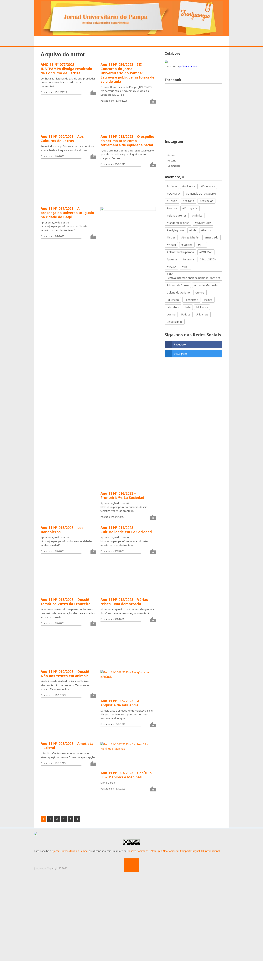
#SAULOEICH (208, 259)
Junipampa (40, 868)
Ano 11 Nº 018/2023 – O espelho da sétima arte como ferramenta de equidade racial (127, 140)
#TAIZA (171, 266)
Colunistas (183, 41)
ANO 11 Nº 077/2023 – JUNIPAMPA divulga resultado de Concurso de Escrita (66, 68)
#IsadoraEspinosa (178, 223)
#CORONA (173, 193)
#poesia (172, 259)
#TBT (185, 266)
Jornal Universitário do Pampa (71, 851)
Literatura (173, 307)
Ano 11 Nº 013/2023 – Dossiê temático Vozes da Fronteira (65, 601)
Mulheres (202, 307)
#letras (171, 237)
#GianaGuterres (177, 215)
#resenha (188, 259)
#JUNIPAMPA (203, 223)
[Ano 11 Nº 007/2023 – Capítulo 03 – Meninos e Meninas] (128, 758)
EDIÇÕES (205, 41)
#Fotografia (190, 208)
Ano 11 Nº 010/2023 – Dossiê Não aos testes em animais (65, 673)
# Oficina (187, 245)
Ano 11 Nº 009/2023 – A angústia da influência (120, 702)
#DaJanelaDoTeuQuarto (201, 193)
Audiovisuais (158, 41)
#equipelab (206, 201)
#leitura (206, 230)
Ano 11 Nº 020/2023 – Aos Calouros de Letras (62, 138)
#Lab (192, 230)
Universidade (175, 322)
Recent (172, 160)
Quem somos (66, 41)
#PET (201, 245)
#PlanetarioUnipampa (180, 252)
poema (171, 314)
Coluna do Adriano (178, 292)
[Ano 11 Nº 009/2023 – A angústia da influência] (128, 686)
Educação (173, 300)
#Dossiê (172, 201)
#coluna (172, 186)
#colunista (188, 186)
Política (185, 314)
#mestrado (211, 237)
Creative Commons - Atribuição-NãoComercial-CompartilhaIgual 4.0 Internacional (173, 851)
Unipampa (202, 314)
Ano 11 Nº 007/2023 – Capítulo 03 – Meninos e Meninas (126, 774)
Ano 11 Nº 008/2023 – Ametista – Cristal (67, 745)
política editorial (188, 66)
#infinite (197, 215)
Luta (188, 307)
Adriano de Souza (178, 285)
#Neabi (171, 245)
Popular (172, 155)
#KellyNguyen (175, 230)
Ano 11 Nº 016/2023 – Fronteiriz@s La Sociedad (122, 495)
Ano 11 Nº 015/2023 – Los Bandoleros (62, 529)
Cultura (199, 292)
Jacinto (208, 300)
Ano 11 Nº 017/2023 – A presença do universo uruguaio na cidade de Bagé (67, 212)
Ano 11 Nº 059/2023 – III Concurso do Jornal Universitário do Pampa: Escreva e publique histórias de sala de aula (127, 73)
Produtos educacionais (123, 41)
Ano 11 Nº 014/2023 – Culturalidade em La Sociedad (126, 529)
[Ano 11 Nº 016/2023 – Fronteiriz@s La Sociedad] (128, 351)
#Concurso (208, 186)
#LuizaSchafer (190, 237)
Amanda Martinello (206, 285)
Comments (174, 165)
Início (45, 41)
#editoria (188, 201)
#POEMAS (205, 252)
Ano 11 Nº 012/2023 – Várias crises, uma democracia (124, 601)
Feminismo (191, 300)
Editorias (91, 41)
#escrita (172, 208)
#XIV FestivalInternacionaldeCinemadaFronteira (193, 276)
